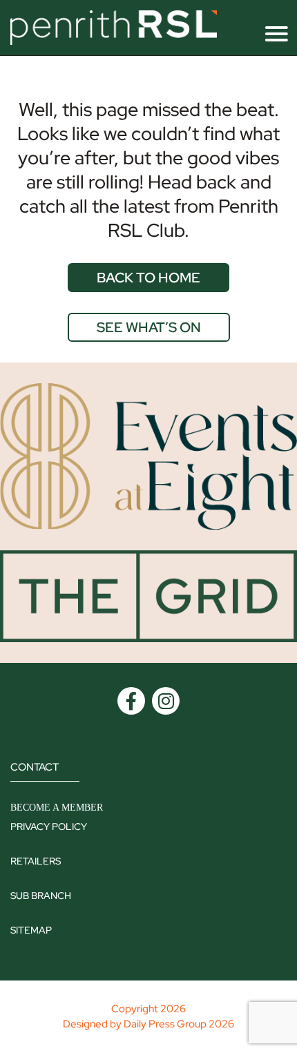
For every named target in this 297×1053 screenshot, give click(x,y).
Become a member (56, 807)
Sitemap (31, 930)
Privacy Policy (48, 826)
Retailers (35, 861)
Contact (34, 767)
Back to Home (148, 278)
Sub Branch (40, 895)
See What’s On (149, 327)
